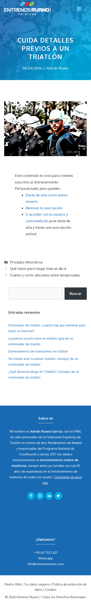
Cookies (50, 589)
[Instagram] (40, 496)
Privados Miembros (26, 262)
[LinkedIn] (49, 496)
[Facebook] (31, 496)
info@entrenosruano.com (46, 564)
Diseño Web (12, 584)
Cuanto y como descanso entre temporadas (45, 275)
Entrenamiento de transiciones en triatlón (38, 351)
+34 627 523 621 (45, 553)
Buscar (75, 293)
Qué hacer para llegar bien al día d (38, 268)
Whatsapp (45, 558)
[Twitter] (58, 496)
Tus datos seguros (37, 584)
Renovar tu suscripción (44, 208)
